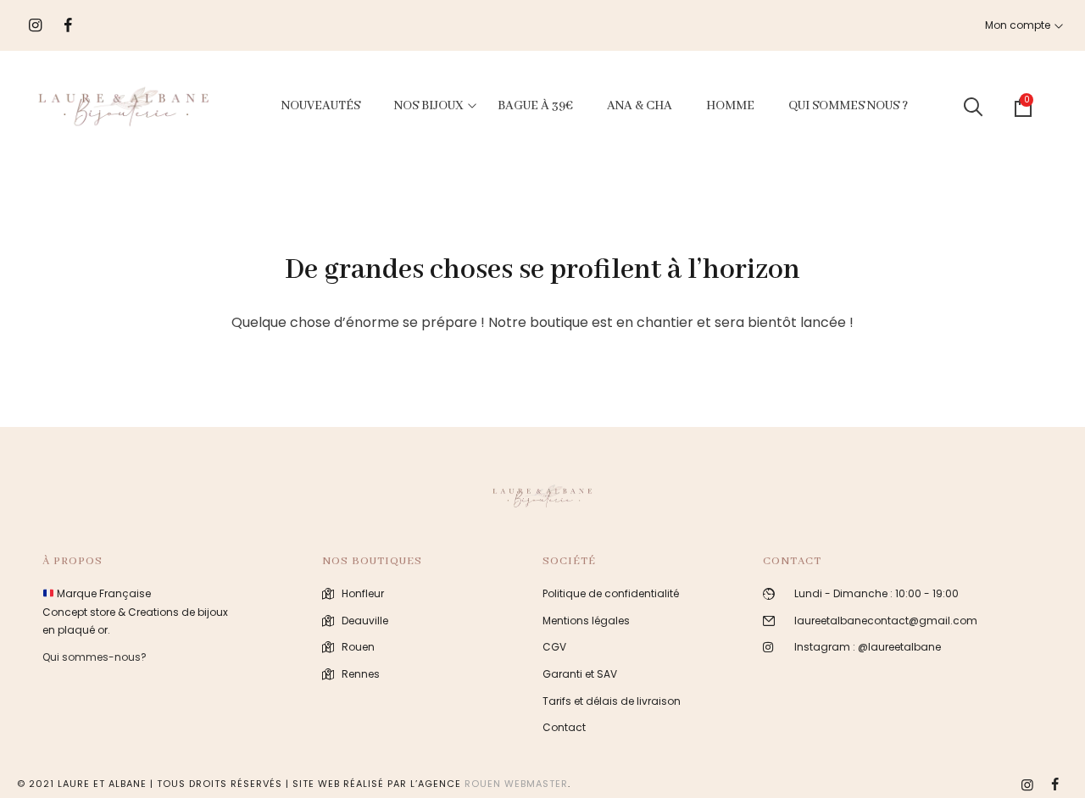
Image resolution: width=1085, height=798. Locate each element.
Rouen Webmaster (516, 783)
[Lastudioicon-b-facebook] (1054, 784)
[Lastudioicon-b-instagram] (1027, 784)
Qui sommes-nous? (94, 657)
